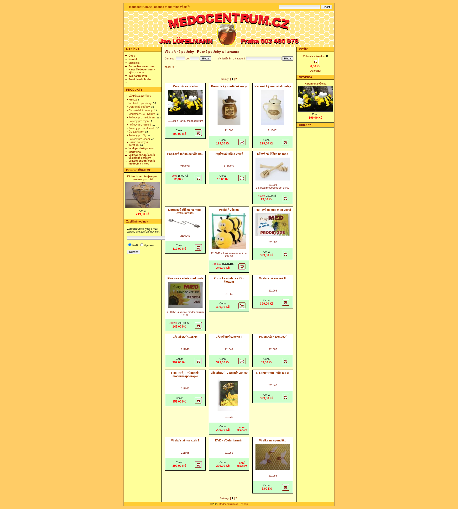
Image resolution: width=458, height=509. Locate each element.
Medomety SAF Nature (142, 113)
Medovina (135, 151)
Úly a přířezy (136, 131)
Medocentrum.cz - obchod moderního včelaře (159, 7)
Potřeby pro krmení (140, 124)
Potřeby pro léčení (139, 139)
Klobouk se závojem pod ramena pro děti (142, 178)
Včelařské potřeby (140, 96)
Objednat (315, 70)
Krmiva (133, 99)
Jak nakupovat (138, 75)
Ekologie (134, 62)
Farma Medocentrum (142, 66)
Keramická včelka (315, 83)
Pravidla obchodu (140, 79)
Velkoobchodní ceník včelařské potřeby (142, 156)
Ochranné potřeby (139, 106)
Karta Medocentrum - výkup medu (142, 71)
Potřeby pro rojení (139, 121)
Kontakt (134, 59)
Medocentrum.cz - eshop (233, 504)
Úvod (132, 55)
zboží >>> (170, 66)
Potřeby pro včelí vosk (142, 128)
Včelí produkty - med (142, 148)
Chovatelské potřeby (141, 110)
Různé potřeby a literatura (138, 143)
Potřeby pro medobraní (142, 117)
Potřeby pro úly (137, 135)
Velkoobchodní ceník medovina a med (142, 162)
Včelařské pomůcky (140, 103)
